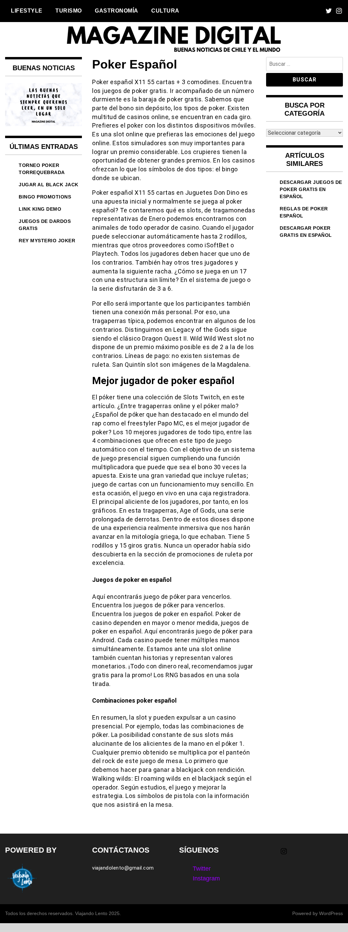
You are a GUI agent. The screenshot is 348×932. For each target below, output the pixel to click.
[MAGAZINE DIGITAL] (174, 52)
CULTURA (165, 10)
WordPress (331, 913)
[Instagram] (339, 11)
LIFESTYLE (26, 10)
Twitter (202, 868)
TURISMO (68, 10)
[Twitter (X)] (329, 11)
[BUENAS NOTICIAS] (43, 124)
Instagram (206, 878)
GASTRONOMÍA (116, 10)
